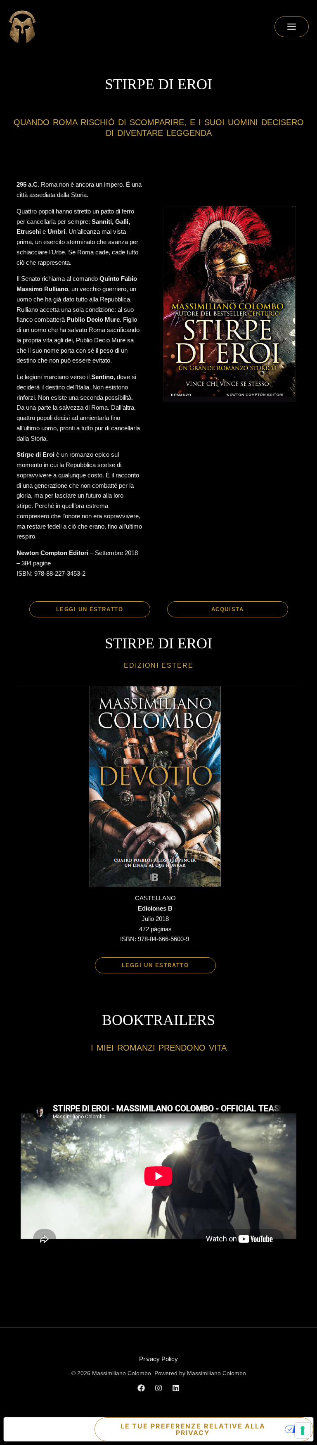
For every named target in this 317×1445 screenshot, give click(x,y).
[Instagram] (158, 1388)
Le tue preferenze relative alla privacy (193, 1429)
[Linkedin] (176, 1388)
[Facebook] (141, 1388)
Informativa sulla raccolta (37, 1429)
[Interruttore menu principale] (291, 26)
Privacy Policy (158, 1358)
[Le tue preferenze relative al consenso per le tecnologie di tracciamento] (302, 1430)
